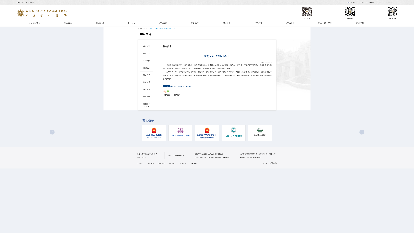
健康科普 (227, 23)
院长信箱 (183, 163)
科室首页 (68, 23)
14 (270, 62)
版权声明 (140, 163)
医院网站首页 (34, 23)
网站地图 (194, 163)
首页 (151, 29)
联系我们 (161, 163)
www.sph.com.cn (178, 156)
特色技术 (259, 23)
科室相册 (290, 23)
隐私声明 (151, 163)
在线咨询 (360, 23)
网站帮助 (172, 163)
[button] (52, 132)
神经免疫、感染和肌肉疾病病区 (181, 86)
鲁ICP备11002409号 (254, 157)
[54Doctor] (274, 163)
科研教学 (195, 23)
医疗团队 (132, 23)
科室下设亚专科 (325, 23)
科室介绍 (100, 23)
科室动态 (163, 23)
